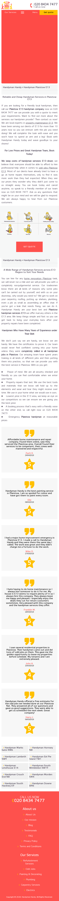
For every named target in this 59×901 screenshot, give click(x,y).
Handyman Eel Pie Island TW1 (40, 758)
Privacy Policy (30, 841)
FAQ (30, 836)
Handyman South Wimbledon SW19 (40, 767)
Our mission (30, 820)
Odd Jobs (30, 869)
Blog (30, 825)
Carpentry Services (30, 885)
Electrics (30, 890)
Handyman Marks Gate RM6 (12, 749)
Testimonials (30, 831)
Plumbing (30, 880)
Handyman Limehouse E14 (10, 767)
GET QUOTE (29, 247)
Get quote (48, 12)
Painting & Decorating (30, 874)
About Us (31, 815)
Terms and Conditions (30, 846)
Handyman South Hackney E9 (12, 784)
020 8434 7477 (46, 5)
